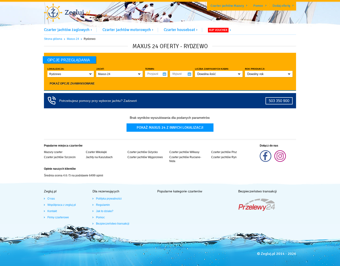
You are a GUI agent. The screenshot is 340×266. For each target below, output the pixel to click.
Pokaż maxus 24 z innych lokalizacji (170, 127)
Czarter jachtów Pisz (224, 152)
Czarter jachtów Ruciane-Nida (185, 159)
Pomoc (258, 6)
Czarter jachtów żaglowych (67, 30)
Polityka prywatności (109, 198)
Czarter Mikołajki (96, 152)
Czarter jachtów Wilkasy (184, 152)
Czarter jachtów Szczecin (60, 157)
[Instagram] (280, 161)
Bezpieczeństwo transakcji (112, 223)
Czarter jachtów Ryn (224, 157)
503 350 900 (279, 101)
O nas (51, 198)
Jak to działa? (104, 211)
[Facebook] (266, 161)
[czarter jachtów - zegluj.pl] (67, 13)
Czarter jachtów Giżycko (142, 152)
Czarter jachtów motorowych (126, 30)
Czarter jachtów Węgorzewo (145, 157)
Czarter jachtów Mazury (227, 6)
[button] (70, 74)
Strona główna (53, 39)
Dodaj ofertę (281, 6)
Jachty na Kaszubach (99, 157)
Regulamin (103, 205)
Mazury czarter (53, 152)
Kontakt (52, 211)
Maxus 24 (73, 39)
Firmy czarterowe (58, 217)
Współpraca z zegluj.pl (61, 205)
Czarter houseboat (179, 30)
